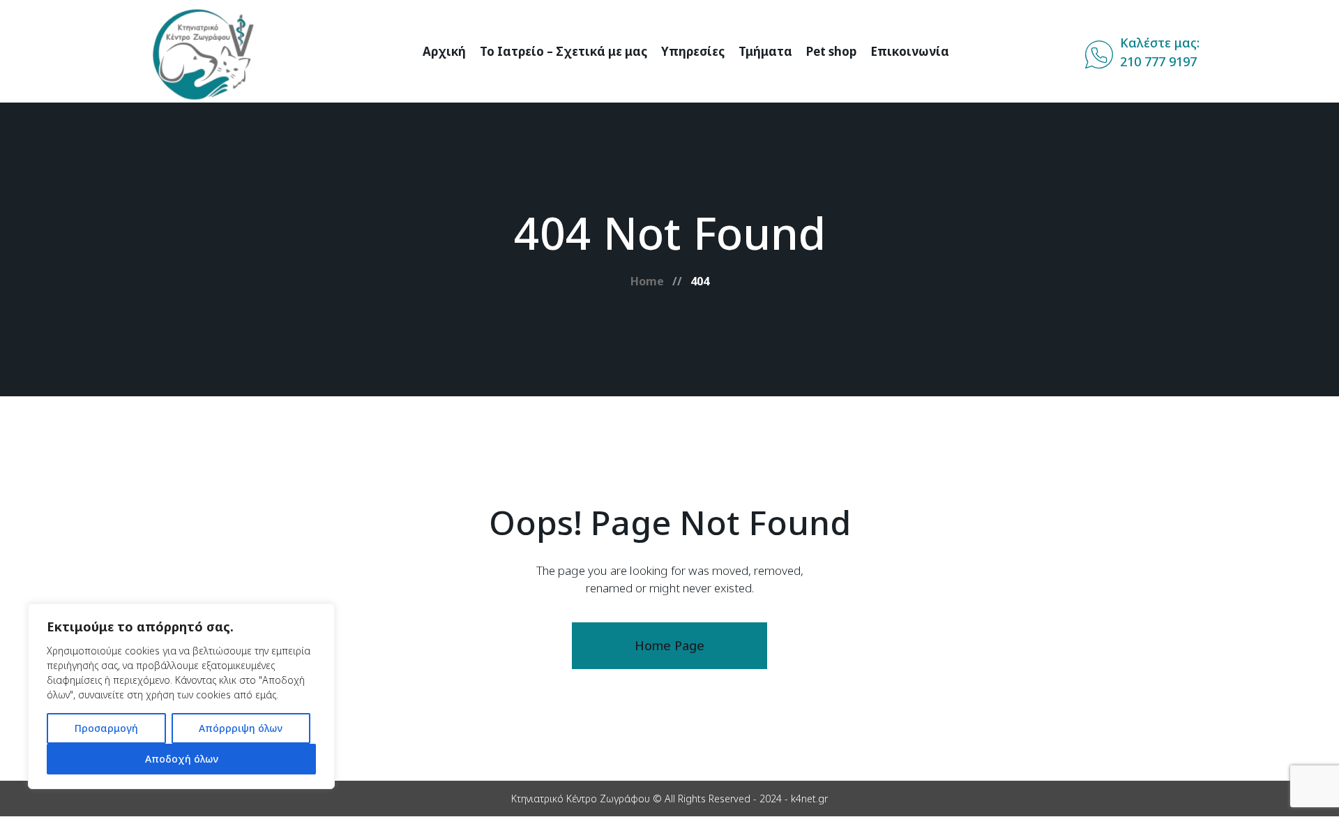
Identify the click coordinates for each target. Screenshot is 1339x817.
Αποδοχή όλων (181, 758)
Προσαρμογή (106, 728)
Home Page (669, 645)
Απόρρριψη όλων (240, 728)
